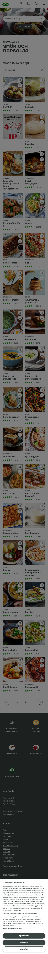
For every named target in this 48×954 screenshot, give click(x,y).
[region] (24, 916)
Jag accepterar (24, 936)
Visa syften (24, 949)
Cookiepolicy (17, 910)
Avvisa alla (24, 942)
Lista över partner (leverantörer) (13, 928)
